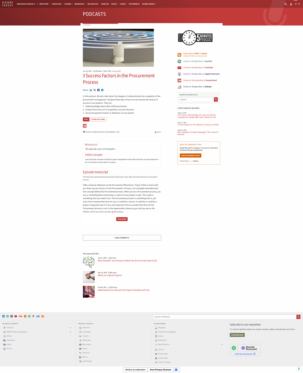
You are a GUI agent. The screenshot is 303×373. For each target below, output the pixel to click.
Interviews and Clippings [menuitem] (167, 332)
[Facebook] (12, 316)
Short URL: (112, 71)
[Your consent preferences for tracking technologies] (299, 369)
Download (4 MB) (98, 119)
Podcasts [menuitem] (9, 328)
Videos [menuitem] (8, 344)
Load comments (122, 237)
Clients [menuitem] (123, 4)
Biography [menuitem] (162, 328)
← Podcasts (86, 25)
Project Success (98, 132)
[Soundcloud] (25, 316)
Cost (118, 132)
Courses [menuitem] (67, 4)
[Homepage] (7, 6)
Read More (122, 219)
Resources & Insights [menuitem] (26, 4)
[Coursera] (38, 316)
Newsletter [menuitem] (162, 340)
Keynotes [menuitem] (105, 4)
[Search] (216, 99)
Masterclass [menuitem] (92, 4)
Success (88, 132)
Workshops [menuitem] (79, 4)
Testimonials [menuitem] (134, 4)
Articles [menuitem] (9, 336)
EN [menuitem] (296, 4)
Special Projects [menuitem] (164, 344)
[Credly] (42, 316)
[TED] (21, 316)
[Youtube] (16, 316)
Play (86, 119)
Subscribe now (237, 335)
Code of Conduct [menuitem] (164, 362)
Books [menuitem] (114, 4)
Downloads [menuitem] (10, 340)
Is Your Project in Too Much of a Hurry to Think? (198, 124)
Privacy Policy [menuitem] (163, 354)
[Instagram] (7, 316)
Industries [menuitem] (43, 4)
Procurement (110, 132)
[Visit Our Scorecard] (245, 350)
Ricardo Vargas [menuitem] (148, 4)
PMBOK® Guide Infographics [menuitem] (16, 332)
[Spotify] (29, 316)
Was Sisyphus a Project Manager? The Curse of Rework (198, 133)
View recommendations (190, 156)
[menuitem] (286, 4)
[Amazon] (33, 316)
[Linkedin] (3, 316)
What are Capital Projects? (110, 275)
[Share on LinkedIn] (91, 90)
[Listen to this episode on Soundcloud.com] (122, 125)
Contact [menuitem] (161, 349)
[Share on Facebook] (98, 90)
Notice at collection (135, 369)
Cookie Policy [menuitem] (163, 358)
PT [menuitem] (299, 4)
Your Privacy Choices (160, 369)
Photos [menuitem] (9, 348)
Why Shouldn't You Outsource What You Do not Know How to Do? (127, 260)
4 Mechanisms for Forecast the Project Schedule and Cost (123, 290)
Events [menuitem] (160, 336)
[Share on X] (95, 90)
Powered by (184, 161)
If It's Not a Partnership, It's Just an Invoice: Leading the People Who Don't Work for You (197, 116)
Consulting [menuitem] (56, 4)
